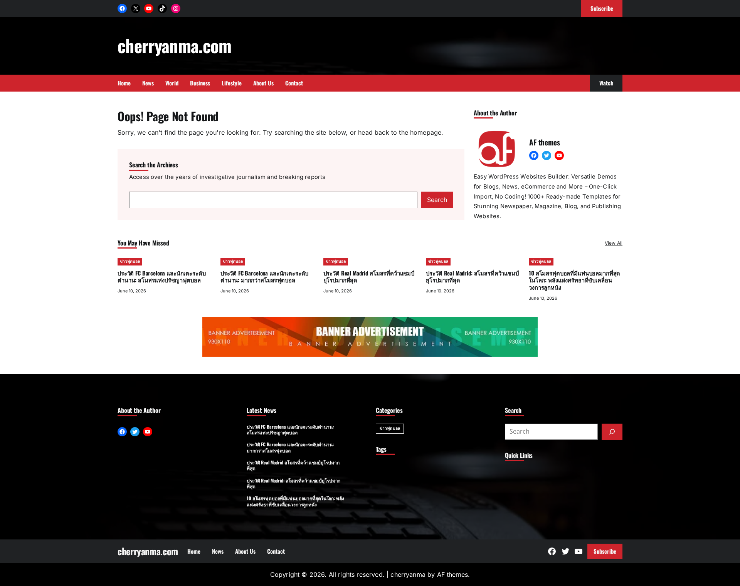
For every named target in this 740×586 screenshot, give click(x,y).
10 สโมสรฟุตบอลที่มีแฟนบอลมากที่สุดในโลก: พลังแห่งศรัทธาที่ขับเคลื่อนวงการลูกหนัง (574, 280)
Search (437, 200)
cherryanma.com (175, 45)
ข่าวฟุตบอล (130, 261)
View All (613, 243)
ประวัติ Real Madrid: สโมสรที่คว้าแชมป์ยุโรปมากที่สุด (472, 276)
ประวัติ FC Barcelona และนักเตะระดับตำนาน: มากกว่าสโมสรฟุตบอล (264, 276)
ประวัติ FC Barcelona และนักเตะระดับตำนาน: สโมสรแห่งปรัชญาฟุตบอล (161, 276)
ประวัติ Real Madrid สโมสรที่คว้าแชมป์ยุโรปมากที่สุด (368, 276)
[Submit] (612, 432)
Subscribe (605, 551)
